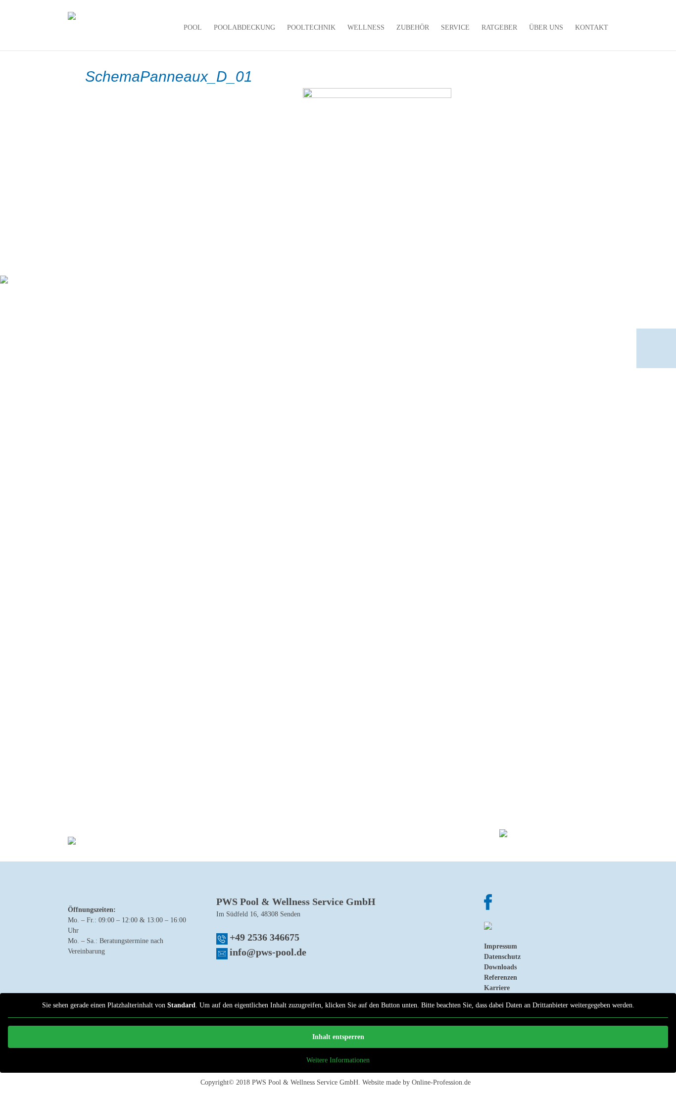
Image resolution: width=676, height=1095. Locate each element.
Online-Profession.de (441, 1082)
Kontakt (591, 27)
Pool (193, 27)
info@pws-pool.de (268, 952)
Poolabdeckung (244, 27)
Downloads (500, 967)
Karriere (497, 988)
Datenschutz (502, 956)
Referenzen (500, 977)
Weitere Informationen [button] (338, 1060)
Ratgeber (499, 27)
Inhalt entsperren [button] (338, 1037)
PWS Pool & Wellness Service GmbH (305, 1082)
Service (455, 27)
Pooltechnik (311, 27)
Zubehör (412, 27)
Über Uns (546, 27)
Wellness (366, 27)
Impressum (500, 946)
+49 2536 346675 (264, 937)
